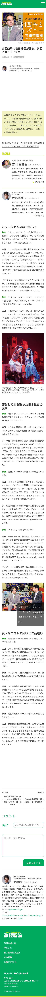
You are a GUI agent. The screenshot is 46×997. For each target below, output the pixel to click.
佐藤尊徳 (13, 70)
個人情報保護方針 (12, 952)
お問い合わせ (10, 961)
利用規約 (8, 947)
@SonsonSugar (16, 909)
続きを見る (39, 182)
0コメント (20, 57)
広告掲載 (8, 957)
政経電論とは (10, 943)
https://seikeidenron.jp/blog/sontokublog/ (21, 915)
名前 (5, 825)
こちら (20, 918)
